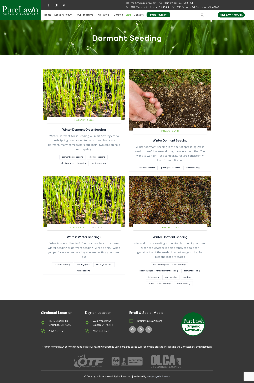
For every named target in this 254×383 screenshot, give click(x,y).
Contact (139, 14)
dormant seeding (97, 157)
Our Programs (85, 14)
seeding (186, 277)
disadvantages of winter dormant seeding (158, 271)
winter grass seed (104, 265)
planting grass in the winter (73, 163)
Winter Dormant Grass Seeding (84, 129)
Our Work (103, 14)
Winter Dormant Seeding (170, 140)
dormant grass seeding (72, 157)
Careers (118, 14)
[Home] (20, 10)
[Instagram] (148, 329)
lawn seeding (171, 277)
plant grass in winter (170, 168)
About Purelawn (63, 14)
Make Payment (158, 14)
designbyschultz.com (158, 376)
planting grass (83, 265)
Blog (128, 14)
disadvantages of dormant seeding (169, 265)
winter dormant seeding (160, 284)
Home (47, 14)
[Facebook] (132, 329)
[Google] (140, 329)
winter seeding (99, 163)
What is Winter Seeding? (84, 237)
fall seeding (153, 277)
